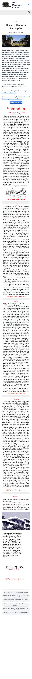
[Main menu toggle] (28, 5)
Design (16, 22)
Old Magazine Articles (17, 5)
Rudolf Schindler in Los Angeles (16, 26)
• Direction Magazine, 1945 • (16, 32)
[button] (29, 12)
